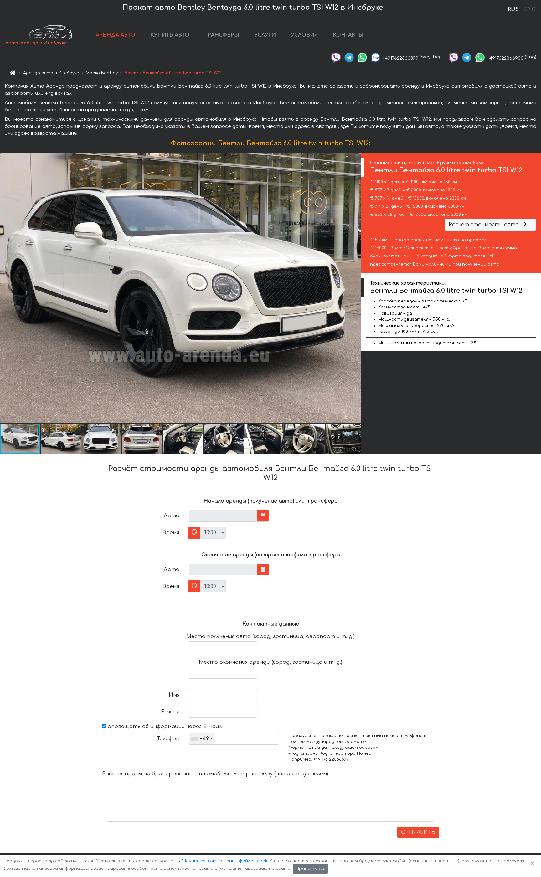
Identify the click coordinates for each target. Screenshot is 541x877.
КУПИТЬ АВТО (169, 35)
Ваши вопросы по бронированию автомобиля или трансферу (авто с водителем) (215, 774)
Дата (171, 516)
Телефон (168, 739)
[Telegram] (349, 57)
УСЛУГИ (265, 35)
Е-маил (170, 712)
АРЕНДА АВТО (115, 35)
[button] (61, 438)
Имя (174, 695)
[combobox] (201, 738)
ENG (529, 9)
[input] (223, 516)
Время (170, 532)
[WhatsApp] (362, 57)
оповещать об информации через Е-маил (164, 726)
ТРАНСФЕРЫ (221, 35)
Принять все (310, 868)
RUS (513, 9)
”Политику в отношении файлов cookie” (227, 861)
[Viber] (336, 57)
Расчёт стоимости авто (484, 224)
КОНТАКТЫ (348, 35)
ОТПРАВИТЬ (418, 832)
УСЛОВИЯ (304, 35)
